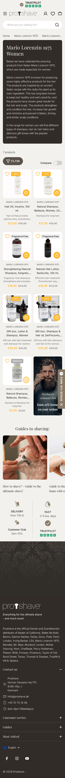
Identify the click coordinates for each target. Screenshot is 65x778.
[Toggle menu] (5, 13)
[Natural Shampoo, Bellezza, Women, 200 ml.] (48, 183)
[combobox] (32, 25)
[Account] (45, 13)
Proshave (18, 771)
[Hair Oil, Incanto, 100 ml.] (17, 183)
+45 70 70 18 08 (17, 702)
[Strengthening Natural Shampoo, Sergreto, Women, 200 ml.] (17, 246)
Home (6, 35)
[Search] (57, 25)
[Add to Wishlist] (7, 173)
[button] (61, 389)
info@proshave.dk (18, 696)
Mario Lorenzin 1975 (26, 35)
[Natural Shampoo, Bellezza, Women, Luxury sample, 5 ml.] (17, 371)
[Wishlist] (53, 13)
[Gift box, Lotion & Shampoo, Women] (17, 308)
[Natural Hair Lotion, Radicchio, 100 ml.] (48, 246)
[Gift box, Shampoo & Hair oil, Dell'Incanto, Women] (48, 308)
